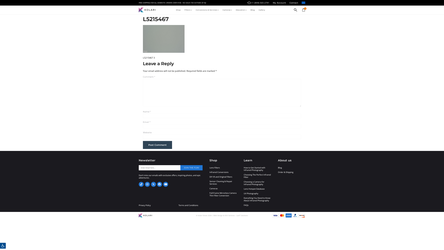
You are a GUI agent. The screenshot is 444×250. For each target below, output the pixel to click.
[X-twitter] (153, 184)
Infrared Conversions (219, 172)
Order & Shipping (285, 172)
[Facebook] (159, 184)
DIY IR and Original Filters (221, 177)
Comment (149, 77)
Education (240, 10)
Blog (253, 10)
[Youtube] (165, 184)
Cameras (226, 10)
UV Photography (251, 193)
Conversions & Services (206, 10)
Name (147, 112)
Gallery (262, 10)
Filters (187, 10)
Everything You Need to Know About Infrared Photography (257, 199)
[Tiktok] (141, 184)
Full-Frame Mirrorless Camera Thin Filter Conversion (223, 194)
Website (147, 132)
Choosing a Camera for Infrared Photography (254, 183)
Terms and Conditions (188, 205)
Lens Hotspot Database (254, 189)
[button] (3, 246)
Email (147, 122)
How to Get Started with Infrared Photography (254, 168)
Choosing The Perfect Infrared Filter (257, 175)
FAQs (246, 205)
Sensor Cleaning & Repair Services (221, 182)
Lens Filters (215, 167)
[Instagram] (147, 184)
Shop (178, 10)
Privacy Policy (145, 205)
